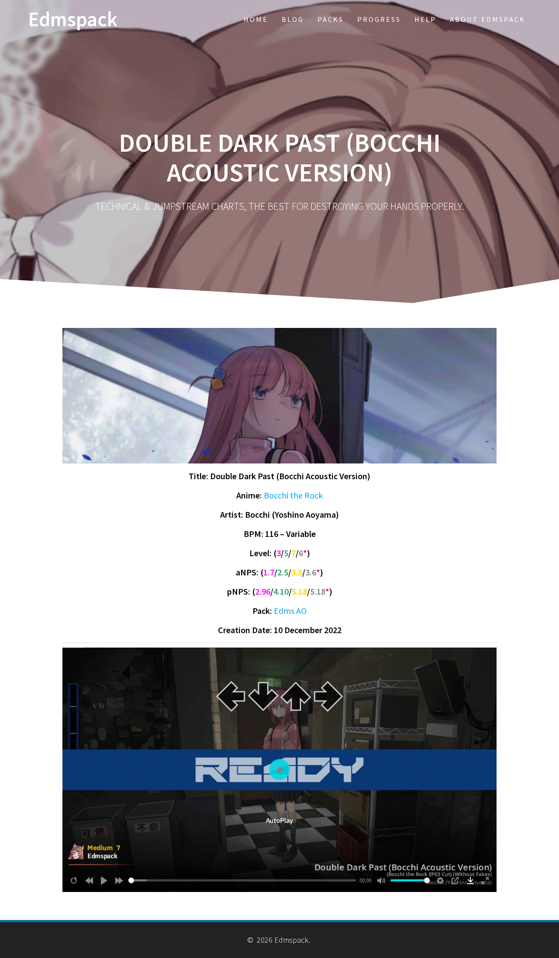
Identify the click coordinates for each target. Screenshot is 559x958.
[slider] (242, 880)
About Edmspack (487, 19)
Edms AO (290, 610)
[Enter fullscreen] (485, 881)
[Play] (104, 881)
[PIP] (455, 881)
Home (256, 19)
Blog (293, 19)
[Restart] (74, 881)
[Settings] (440, 881)
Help (425, 19)
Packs (330, 19)
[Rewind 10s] (89, 881)
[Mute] (381, 881)
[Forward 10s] (119, 881)
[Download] (470, 881)
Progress (379, 19)
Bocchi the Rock (293, 495)
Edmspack (72, 19)
